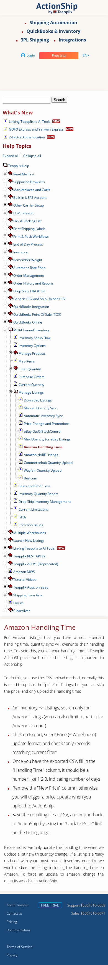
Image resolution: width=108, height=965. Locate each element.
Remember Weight (27, 260)
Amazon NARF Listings (41, 454)
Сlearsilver (21, 610)
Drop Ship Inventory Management (45, 501)
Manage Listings (31, 392)
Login (31, 55)
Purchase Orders (32, 376)
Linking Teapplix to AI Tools (29, 121)
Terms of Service (19, 946)
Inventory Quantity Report (38, 493)
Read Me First (23, 174)
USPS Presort (23, 213)
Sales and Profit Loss (34, 486)
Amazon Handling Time (43, 447)
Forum (18, 603)
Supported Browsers (29, 182)
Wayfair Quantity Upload (42, 470)
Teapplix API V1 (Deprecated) (35, 564)
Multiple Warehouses (29, 532)
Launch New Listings (29, 540)
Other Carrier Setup (28, 205)
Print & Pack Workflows (31, 236)
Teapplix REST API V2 (29, 556)
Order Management (28, 275)
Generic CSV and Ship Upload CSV (39, 299)
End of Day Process (28, 244)
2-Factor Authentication (27, 137)
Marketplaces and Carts (31, 189)
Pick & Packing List (27, 221)
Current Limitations (33, 509)
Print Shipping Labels (29, 228)
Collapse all (32, 155)
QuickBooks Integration (31, 306)
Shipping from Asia (27, 595)
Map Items (27, 361)
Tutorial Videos (24, 579)
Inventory (20, 252)
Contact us (14, 913)
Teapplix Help (18, 165)
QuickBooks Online (27, 322)
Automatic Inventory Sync (43, 415)
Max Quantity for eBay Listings (47, 439)
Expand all (11, 155)
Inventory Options (32, 345)
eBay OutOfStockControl (42, 431)
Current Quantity (31, 384)
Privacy (12, 955)
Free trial (59, 55)
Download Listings (38, 400)
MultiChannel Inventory (31, 330)
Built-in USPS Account (30, 197)
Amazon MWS (24, 571)
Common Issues (31, 525)
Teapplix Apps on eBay (30, 587)
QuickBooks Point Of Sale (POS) (37, 314)
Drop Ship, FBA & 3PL (29, 291)
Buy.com (30, 478)
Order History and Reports (33, 283)
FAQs (23, 517)
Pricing (12, 921)
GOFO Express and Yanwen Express (36, 129)
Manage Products (32, 353)
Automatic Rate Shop (29, 267)
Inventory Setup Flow (34, 337)
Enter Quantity (30, 369)
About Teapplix (18, 905)
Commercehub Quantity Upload (48, 462)
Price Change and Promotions (47, 423)
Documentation (18, 930)
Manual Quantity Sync (40, 408)
